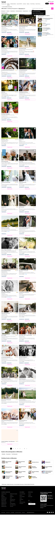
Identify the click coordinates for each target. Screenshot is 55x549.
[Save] (17, 15)
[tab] (8, 90)
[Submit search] (52, 8)
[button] (43, 16)
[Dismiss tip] (44, 11)
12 (24, 448)
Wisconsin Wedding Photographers (7, 6)
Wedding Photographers (10, 484)
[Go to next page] (27, 448)
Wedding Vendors (4, 484)
